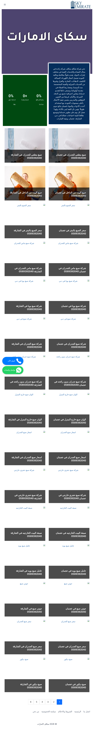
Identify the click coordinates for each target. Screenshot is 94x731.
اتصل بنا (86, 711)
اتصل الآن (11, 361)
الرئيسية (77, 711)
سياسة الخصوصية (48, 711)
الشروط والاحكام (65, 711)
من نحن (36, 711)
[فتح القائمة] (5, 4)
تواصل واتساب (9, 370)
